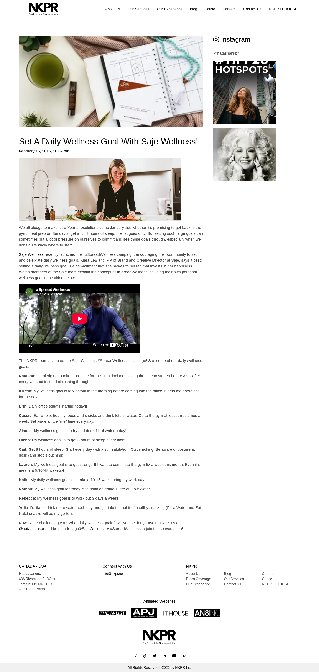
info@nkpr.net (113, 574)
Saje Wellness (31, 254)
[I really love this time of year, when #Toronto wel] (244, 92)
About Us (112, 9)
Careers (229, 9)
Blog (193, 9)
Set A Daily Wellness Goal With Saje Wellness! (108, 141)
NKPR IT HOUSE (283, 9)
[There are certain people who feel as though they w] (244, 159)
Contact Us (252, 9)
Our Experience (169, 9)
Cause (210, 9)
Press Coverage (198, 579)
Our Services (138, 9)
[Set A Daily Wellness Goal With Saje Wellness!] (111, 85)
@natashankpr (31, 529)
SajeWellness (93, 529)
